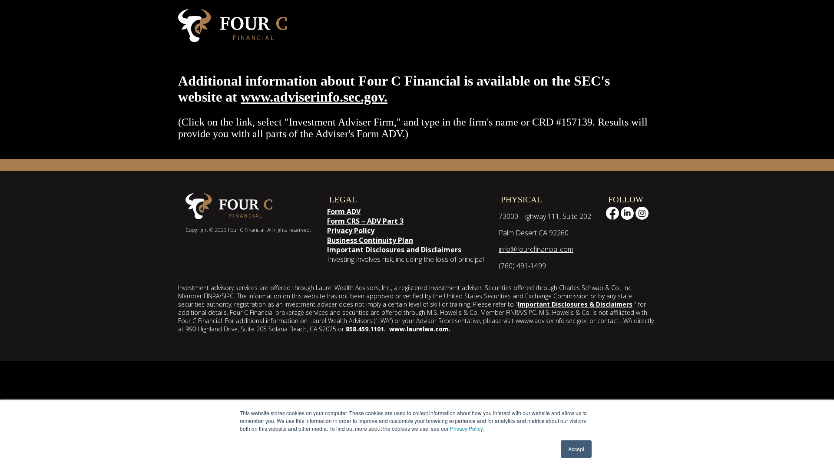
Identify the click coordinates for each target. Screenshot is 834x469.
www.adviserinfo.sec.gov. (314, 97)
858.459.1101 (364, 329)
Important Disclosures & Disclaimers (575, 304)
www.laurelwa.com (419, 329)
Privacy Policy (466, 428)
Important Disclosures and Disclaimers (394, 249)
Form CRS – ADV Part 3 (365, 221)
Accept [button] (576, 448)
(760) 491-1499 (522, 266)
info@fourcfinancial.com (536, 249)
